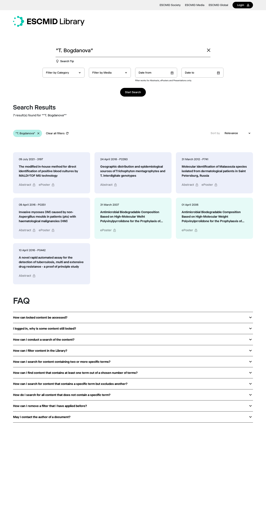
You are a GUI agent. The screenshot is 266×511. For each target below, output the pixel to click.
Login (240, 5)
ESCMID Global (218, 5)
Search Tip (67, 61)
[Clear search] (208, 50)
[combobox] (64, 73)
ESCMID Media (194, 5)
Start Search (133, 92)
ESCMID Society (170, 5)
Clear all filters (55, 133)
